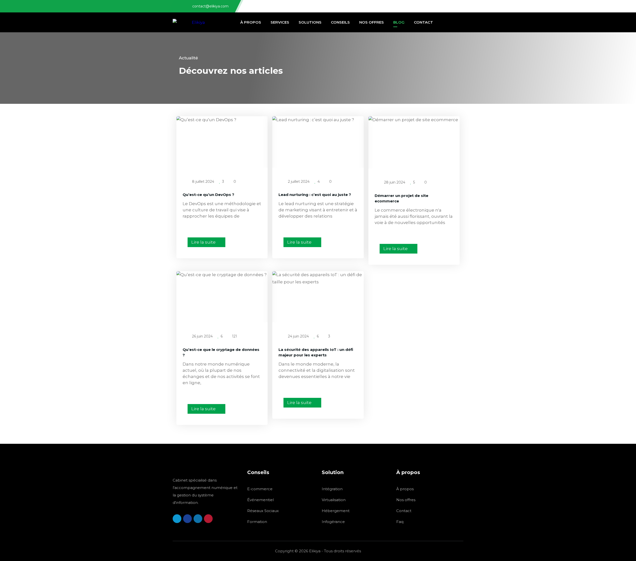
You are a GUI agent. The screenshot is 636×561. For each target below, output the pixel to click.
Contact (403, 510)
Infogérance (333, 521)
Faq (399, 521)
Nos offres (405, 499)
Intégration (332, 488)
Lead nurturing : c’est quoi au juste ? (314, 194)
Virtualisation (334, 499)
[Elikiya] (189, 22)
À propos (405, 488)
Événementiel (260, 499)
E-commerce (260, 488)
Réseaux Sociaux (263, 510)
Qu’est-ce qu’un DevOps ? (208, 194)
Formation (257, 521)
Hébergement (336, 510)
